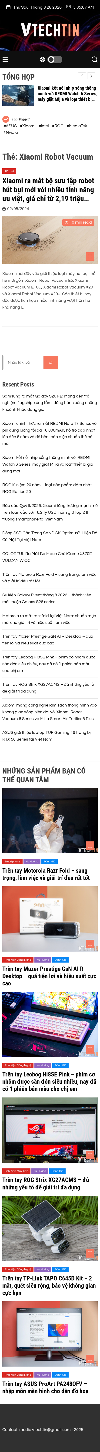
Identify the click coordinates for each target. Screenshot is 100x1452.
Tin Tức (9, 170)
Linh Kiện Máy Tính (16, 1171)
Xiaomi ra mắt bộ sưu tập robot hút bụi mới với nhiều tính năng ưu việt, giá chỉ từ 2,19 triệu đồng (48, 194)
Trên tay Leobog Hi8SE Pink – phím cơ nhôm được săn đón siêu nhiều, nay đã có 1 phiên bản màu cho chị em (49, 664)
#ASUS (10, 126)
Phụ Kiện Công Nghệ (18, 959)
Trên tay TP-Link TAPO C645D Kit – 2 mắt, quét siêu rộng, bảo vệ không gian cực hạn (49, 1285)
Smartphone (12, 861)
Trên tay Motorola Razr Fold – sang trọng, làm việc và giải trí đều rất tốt (46, 874)
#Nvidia (10, 132)
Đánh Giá (49, 861)
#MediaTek (77, 126)
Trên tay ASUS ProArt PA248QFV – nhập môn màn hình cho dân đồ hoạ (45, 1387)
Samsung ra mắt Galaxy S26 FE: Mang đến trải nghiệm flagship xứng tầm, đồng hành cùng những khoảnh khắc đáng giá (49, 403)
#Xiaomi (28, 126)
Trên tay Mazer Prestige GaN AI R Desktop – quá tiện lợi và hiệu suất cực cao (49, 976)
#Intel (44, 126)
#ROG (58, 126)
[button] (91, 75)
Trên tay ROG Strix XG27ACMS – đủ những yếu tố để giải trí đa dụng (45, 1183)
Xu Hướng (32, 861)
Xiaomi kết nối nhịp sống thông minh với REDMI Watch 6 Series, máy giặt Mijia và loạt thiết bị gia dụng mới (67, 96)
